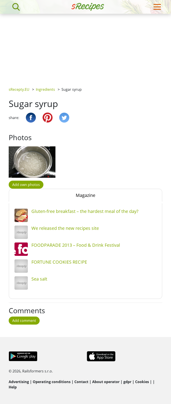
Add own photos (26, 184)
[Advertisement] (85, 47)
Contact (81, 381)
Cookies (142, 381)
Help (13, 387)
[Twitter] (64, 118)
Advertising (19, 381)
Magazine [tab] (85, 195)
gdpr (127, 381)
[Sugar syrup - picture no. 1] (32, 162)
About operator (106, 381)
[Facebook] (31, 118)
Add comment (24, 320)
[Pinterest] (48, 118)
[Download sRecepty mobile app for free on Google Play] (23, 356)
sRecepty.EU (19, 89)
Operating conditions (52, 381)
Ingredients (45, 89)
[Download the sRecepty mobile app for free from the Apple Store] (100, 356)
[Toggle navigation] (157, 7)
